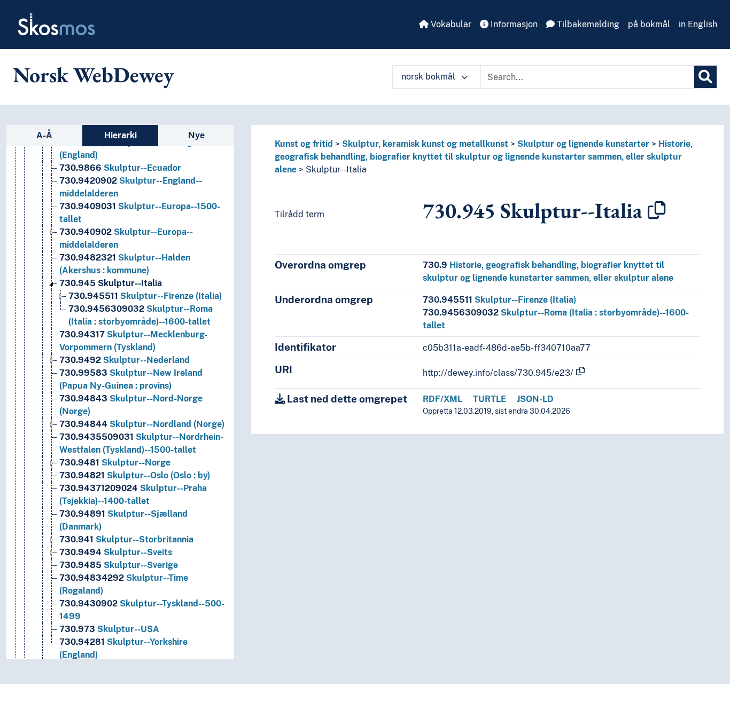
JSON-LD (535, 399)
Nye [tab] (196, 135)
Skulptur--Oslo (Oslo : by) (134, 475)
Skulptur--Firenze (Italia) (145, 296)
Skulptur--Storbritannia (126, 539)
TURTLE (489, 399)
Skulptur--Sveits (115, 552)
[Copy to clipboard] (657, 210)
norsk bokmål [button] (429, 77)
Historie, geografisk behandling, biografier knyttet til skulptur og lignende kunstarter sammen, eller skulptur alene (484, 157)
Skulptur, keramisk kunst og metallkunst (425, 144)
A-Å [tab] (44, 135)
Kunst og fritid (304, 144)
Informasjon (513, 24)
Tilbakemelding (587, 24)
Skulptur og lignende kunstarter (583, 144)
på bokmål (649, 24)
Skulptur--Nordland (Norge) (141, 424)
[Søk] (705, 77)
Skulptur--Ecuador (120, 168)
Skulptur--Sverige (118, 565)
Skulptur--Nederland (124, 360)
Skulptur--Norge (114, 462)
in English (698, 24)
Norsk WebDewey (93, 75)
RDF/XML (442, 399)
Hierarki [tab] (120, 135)
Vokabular (450, 24)
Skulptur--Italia (110, 283)
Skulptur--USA (109, 629)
